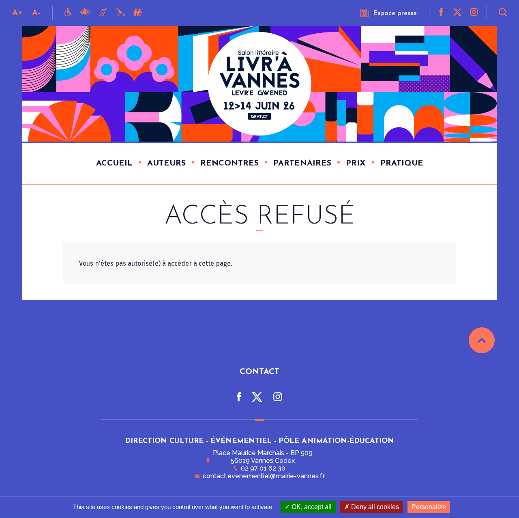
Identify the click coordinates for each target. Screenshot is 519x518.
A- (36, 13)
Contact (259, 372)
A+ (17, 13)
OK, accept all (311, 506)
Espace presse (395, 13)
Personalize (429, 506)
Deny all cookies (374, 506)
